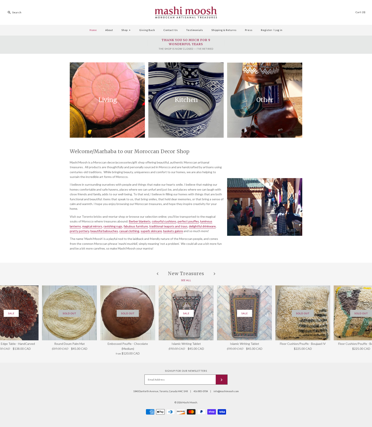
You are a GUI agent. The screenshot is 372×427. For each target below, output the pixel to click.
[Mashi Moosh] (186, 2)
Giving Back (147, 30)
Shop (126, 30)
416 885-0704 (201, 391)
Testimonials (194, 30)
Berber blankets (139, 221)
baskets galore (173, 231)
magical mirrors (92, 226)
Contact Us (170, 30)
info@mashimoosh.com (226, 391)
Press (249, 30)
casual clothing (129, 231)
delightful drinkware (202, 226)
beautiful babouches (104, 231)
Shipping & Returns (224, 30)
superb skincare (151, 231)
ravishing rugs (113, 226)
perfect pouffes (188, 221)
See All (186, 280)
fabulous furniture (136, 226)
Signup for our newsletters (186, 370)
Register (266, 30)
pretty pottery (79, 231)
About (109, 30)
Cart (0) (360, 12)
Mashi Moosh (189, 402)
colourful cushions (164, 221)
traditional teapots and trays (168, 226)
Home (93, 30)
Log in (278, 30)
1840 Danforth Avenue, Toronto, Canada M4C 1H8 (160, 391)
